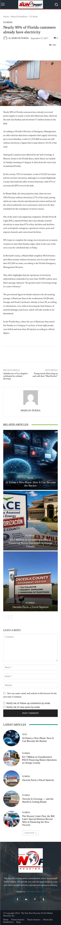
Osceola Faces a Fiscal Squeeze (31, 607)
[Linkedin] (26, 899)
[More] (41, 53)
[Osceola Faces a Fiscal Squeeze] (30, 581)
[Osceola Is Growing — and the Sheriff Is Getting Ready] (11, 799)
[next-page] (10, 617)
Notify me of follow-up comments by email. (28, 703)
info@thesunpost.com (36, 891)
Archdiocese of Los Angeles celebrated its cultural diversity (15, 376)
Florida (30, 535)
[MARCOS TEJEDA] (5, 38)
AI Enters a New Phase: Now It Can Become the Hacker (30, 484)
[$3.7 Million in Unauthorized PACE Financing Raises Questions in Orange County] (30, 521)
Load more (29, 832)
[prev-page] (5, 617)
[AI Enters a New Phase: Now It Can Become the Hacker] (30, 460)
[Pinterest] (35, 899)
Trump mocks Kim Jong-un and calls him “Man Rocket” (45, 374)
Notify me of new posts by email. (23, 707)
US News (34, 16)
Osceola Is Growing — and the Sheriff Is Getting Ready (38, 800)
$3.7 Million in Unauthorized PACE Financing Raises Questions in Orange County (31, 543)
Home (6, 16)
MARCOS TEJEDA (20, 38)
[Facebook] (17, 899)
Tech (30, 478)
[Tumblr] (43, 899)
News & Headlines (19, 16)
